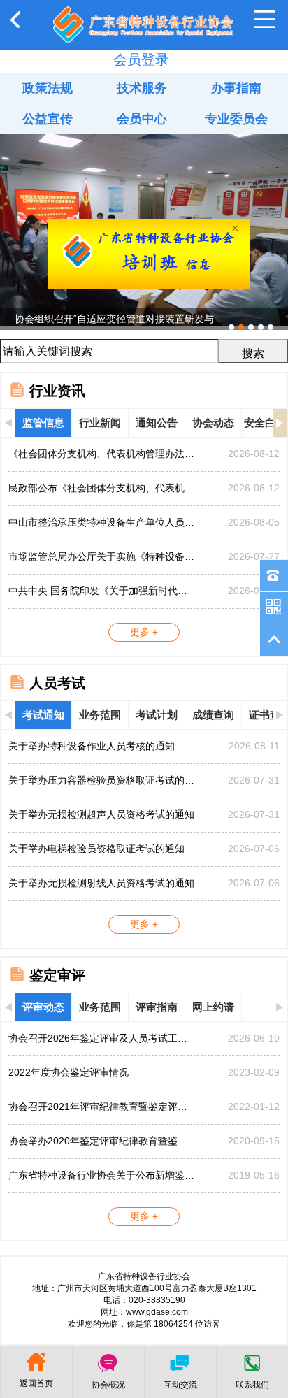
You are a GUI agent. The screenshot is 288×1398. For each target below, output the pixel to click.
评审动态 (43, 1007)
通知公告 (157, 422)
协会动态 (213, 422)
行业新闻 (100, 422)
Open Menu (264, 19)
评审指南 (157, 1007)
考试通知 (43, 715)
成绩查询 (213, 715)
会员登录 (141, 59)
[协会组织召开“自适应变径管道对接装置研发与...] (144, 139)
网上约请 (213, 1007)
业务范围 (100, 715)
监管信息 (43, 422)
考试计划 (157, 715)
